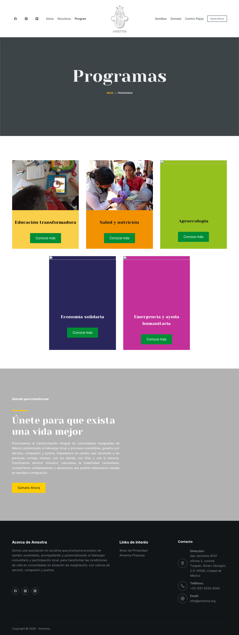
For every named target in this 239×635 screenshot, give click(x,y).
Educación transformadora (45, 222)
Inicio (50, 18)
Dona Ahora (217, 18)
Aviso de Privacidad (134, 550)
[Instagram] (26, 18)
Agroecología (193, 221)
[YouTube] (37, 18)
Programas (82, 18)
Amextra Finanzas (132, 555)
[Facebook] (15, 18)
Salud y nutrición (119, 222)
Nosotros (64, 18)
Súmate (175, 18)
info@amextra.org (202, 601)
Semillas (161, 18)
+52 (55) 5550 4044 (205, 588)
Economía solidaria (82, 316)
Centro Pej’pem (196, 18)
